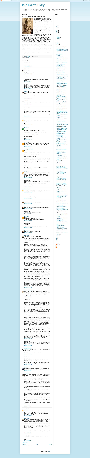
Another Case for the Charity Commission (60, 226)
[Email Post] (32, 56)
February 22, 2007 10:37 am (28, 88)
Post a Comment (25, 442)
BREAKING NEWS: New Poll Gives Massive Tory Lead (61, 126)
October (58, 36)
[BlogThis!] (34, 56)
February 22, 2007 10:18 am (28, 66)
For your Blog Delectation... (60, 94)
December (58, 33)
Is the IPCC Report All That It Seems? (61, 229)
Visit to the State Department (60, 48)
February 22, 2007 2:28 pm (28, 208)
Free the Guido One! (59, 174)
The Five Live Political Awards (60, 185)
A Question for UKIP (59, 224)
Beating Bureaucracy (59, 177)
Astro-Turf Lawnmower (27, 348)
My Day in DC (58, 55)
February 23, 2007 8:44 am (28, 415)
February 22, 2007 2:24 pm (28, 203)
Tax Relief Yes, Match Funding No (61, 172)
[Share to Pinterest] (37, 56)
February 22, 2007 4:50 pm (28, 296)
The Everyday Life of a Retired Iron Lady (62, 168)
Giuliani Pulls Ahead (59, 65)
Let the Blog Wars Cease (59, 197)
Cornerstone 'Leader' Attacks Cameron (61, 195)
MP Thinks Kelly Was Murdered (60, 77)
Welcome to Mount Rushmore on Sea (61, 128)
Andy (25, 367)
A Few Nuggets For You (59, 205)
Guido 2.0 (25, 91)
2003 (56, 239)
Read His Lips (58, 113)
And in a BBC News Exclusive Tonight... (62, 87)
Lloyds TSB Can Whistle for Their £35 (61, 85)
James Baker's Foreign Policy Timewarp (62, 49)
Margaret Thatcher (26, 57)
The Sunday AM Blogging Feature (61, 179)
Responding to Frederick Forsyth (61, 79)
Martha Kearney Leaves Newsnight (61, 101)
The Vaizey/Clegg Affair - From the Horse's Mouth (61, 91)
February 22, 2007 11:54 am (28, 146)
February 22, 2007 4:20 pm (28, 287)
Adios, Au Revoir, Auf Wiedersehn (61, 78)
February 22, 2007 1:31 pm (28, 177)
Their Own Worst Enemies (60, 227)
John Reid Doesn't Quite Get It (60, 166)
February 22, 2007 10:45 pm (28, 370)
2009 (56, 30)
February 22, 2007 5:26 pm (28, 338)
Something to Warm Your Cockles (61, 167)
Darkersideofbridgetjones (28, 290)
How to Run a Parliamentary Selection (61, 59)
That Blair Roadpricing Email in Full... (61, 118)
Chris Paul (26, 142)
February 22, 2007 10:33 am (28, 81)
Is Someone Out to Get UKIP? (60, 69)
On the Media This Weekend (60, 208)
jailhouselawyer (26, 206)
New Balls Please (58, 95)
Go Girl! (57, 51)
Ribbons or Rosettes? (59, 171)
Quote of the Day (58, 153)
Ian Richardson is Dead (59, 210)
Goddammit (58, 82)
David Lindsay (26, 235)
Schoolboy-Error (26, 171)
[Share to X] (35, 56)
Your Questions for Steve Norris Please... (62, 112)
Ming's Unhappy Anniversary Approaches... (60, 162)
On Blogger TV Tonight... (59, 135)
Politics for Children (59, 123)
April (57, 43)
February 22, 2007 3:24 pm (28, 227)
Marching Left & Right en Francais (61, 196)
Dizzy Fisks (58, 192)
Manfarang (26, 216)
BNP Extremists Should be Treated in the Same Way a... (61, 187)
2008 (56, 31)
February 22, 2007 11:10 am (28, 124)
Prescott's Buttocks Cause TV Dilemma (61, 76)
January (58, 234)
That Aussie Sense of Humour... (60, 66)
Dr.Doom (25, 127)
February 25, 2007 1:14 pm (28, 440)
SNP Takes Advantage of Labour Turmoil (62, 50)
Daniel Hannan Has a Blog (60, 56)
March (57, 44)
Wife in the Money (59, 146)
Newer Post (24, 444)
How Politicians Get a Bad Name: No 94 (62, 209)
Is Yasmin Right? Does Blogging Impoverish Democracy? (61, 200)
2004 (56, 238)
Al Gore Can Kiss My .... (59, 54)
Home (37, 444)
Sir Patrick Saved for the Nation (60, 86)
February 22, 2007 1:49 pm (28, 198)
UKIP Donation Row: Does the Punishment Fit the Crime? (60, 89)
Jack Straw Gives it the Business (61, 183)
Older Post (50, 444)
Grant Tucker (58, 244)
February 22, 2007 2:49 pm (28, 213)
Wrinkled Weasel (26, 373)
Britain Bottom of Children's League (61, 184)
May (57, 42)
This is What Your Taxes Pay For (61, 143)
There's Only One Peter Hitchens (61, 152)
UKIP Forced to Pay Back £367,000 (61, 96)
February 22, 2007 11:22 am (28, 139)
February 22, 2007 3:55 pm (28, 232)
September (58, 37)
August (58, 38)
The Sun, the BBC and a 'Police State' (61, 221)
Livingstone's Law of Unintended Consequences (61, 155)
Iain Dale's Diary (33, 5)
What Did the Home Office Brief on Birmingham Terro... (61, 220)
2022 (56, 26)
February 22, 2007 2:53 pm (28, 220)
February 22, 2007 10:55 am (28, 116)
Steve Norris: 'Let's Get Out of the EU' (61, 111)
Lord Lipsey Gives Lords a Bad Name (61, 228)
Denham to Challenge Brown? (60, 64)
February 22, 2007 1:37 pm (28, 192)
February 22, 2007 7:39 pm (28, 364)
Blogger (49, 451)
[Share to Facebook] (36, 56)
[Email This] (33, 56)
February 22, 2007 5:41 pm (28, 345)
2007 (56, 32)
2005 (56, 237)
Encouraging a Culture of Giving (61, 178)
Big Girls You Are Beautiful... (60, 160)
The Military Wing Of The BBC (28, 149)
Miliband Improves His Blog (60, 151)
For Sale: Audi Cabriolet (59, 136)
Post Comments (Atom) (29, 445)
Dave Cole (26, 100)
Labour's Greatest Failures (60, 173)
